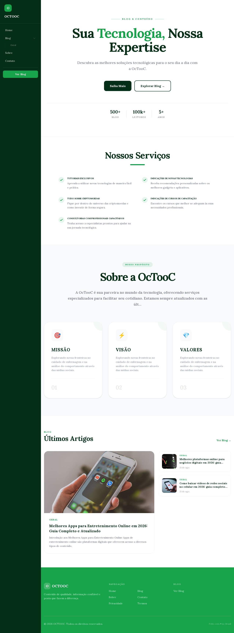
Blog (8, 38)
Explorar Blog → (153, 86)
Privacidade (116, 603)
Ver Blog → (223, 440)
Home (8, 30)
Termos (142, 603)
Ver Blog (20, 74)
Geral (13, 45)
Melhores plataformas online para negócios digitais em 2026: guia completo (202, 463)
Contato (10, 61)
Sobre (8, 52)
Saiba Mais (118, 86)
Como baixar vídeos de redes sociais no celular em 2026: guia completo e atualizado (203, 487)
